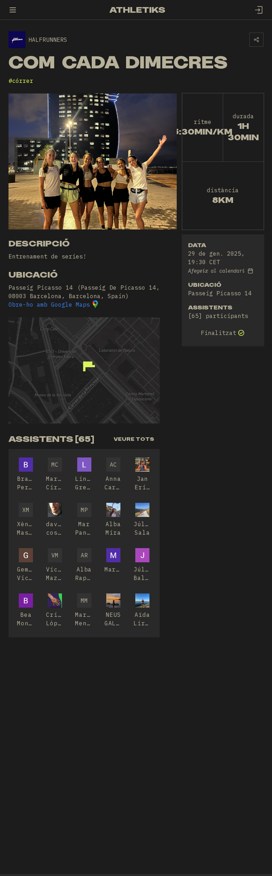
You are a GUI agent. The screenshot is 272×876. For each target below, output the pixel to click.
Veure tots (134, 439)
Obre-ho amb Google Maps (49, 304)
